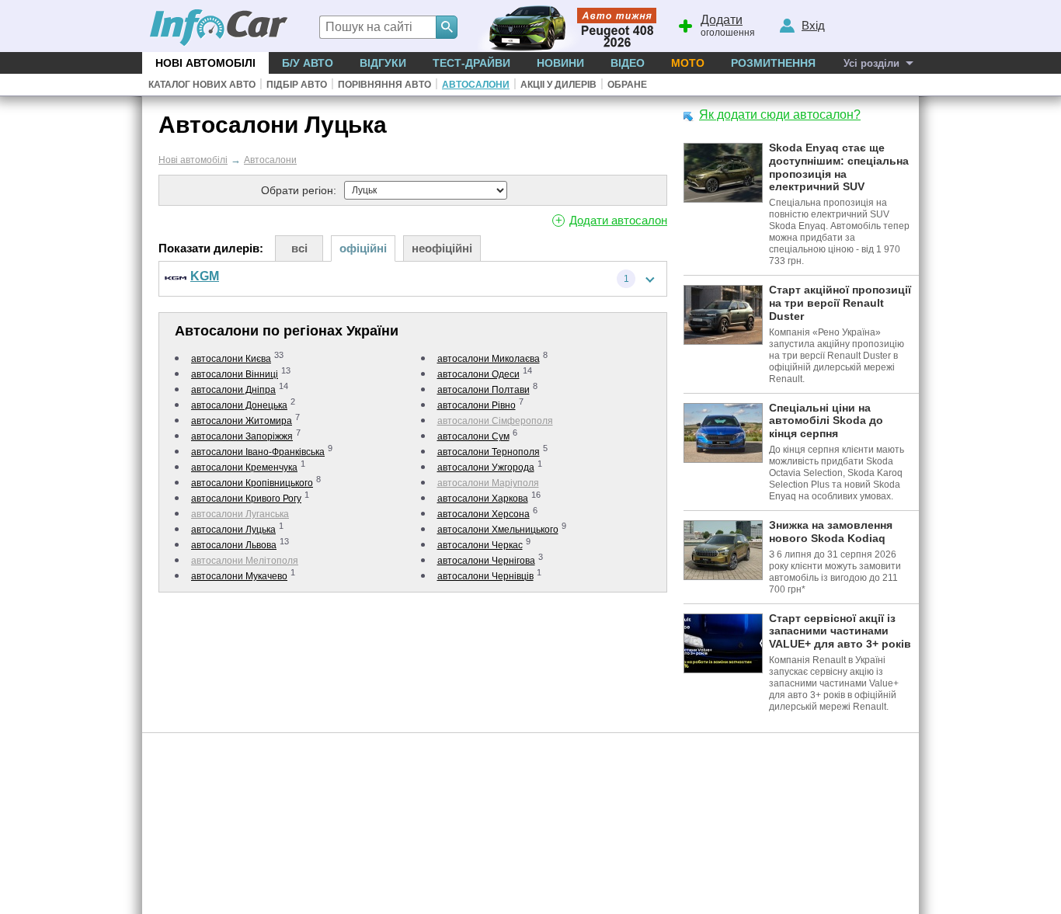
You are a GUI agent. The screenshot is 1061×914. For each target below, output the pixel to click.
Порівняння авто (384, 84)
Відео (628, 63)
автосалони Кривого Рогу (246, 498)
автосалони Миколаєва (488, 358)
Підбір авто (296, 84)
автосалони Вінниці (234, 374)
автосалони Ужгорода (485, 467)
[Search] (446, 27)
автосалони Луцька (233, 529)
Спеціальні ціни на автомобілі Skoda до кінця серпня (826, 420)
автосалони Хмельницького (497, 529)
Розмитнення (773, 63)
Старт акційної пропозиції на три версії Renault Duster (840, 302)
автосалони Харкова (482, 498)
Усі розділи (871, 63)
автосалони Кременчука (244, 467)
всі (299, 248)
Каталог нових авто (202, 84)
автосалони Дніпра (233, 389)
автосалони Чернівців (485, 576)
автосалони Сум (473, 436)
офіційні (363, 248)
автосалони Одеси (478, 374)
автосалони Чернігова (486, 560)
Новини (560, 63)
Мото (687, 63)
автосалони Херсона (483, 514)
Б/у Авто (307, 63)
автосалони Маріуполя (488, 483)
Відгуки (383, 63)
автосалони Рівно (476, 405)
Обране (627, 84)
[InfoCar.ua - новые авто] (219, 28)
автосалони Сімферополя (495, 420)
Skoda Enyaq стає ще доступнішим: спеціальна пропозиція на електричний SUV (839, 167)
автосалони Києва (231, 358)
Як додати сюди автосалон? (780, 114)
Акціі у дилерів (558, 84)
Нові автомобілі (205, 63)
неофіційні (442, 248)
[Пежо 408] (563, 26)
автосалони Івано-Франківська (258, 452)
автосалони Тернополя (488, 452)
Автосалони (476, 84)
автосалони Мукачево (239, 576)
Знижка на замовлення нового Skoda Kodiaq (830, 531)
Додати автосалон (618, 220)
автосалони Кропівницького (252, 483)
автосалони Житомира (241, 420)
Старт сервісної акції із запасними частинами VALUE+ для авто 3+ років (840, 631)
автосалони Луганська (240, 514)
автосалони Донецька (239, 405)
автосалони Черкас (480, 545)
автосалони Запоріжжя (242, 436)
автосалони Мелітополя (244, 560)
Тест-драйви (471, 63)
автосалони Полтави (483, 389)
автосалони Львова (234, 545)
